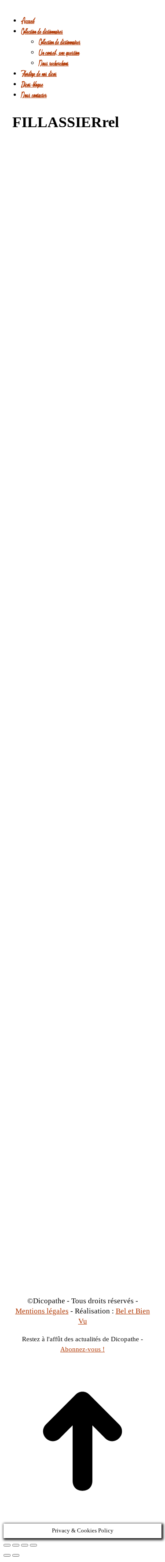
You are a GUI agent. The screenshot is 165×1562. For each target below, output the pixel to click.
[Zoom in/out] (33, 1545)
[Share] (15, 1545)
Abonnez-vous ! (82, 1349)
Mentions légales (42, 1311)
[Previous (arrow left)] (7, 1555)
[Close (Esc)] (7, 1545)
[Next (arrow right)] (15, 1555)
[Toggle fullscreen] (24, 1545)
